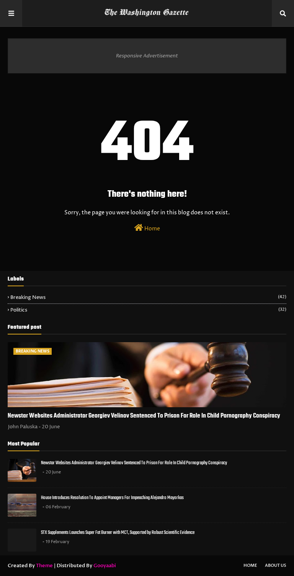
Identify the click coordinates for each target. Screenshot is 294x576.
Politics (148, 310)
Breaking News (148, 297)
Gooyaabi (104, 565)
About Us (275, 565)
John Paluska (23, 426)
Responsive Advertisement (147, 55)
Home (151, 228)
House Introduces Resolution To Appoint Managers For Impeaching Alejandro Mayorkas (112, 498)
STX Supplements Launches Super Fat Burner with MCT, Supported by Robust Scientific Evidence (117, 533)
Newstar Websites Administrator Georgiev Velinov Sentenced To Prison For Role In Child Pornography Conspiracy (144, 416)
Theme (44, 565)
